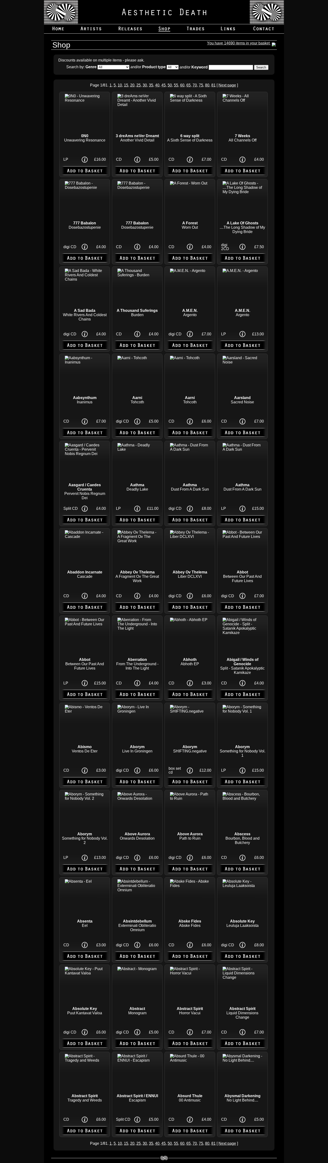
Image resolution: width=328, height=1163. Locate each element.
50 (170, 85)
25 (138, 85)
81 (213, 85)
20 (132, 85)
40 (157, 85)
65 (188, 85)
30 (145, 85)
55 (176, 85)
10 (120, 85)
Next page (227, 85)
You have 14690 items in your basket (239, 43)
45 (163, 85)
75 (201, 85)
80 (207, 85)
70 (195, 85)
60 (182, 85)
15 (126, 85)
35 (151, 85)
